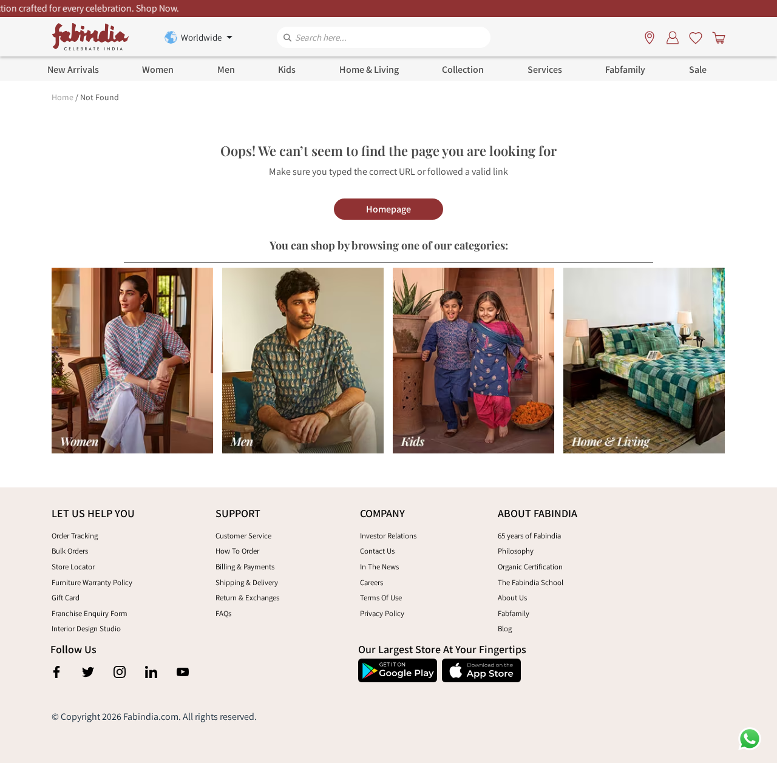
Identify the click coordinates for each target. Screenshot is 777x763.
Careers (371, 582)
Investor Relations (388, 536)
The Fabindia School (530, 582)
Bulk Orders (70, 551)
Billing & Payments (244, 566)
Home (62, 97)
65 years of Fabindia (529, 536)
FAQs (223, 613)
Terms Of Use (381, 597)
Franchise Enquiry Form (89, 613)
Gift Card (66, 597)
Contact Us (377, 551)
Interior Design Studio (86, 628)
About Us (512, 597)
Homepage (388, 209)
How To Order (237, 551)
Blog (505, 628)
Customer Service (243, 536)
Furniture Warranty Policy (92, 582)
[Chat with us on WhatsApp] (750, 738)
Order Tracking (75, 536)
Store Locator (73, 566)
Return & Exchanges (247, 597)
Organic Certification (530, 566)
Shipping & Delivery (246, 582)
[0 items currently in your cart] (716, 37)
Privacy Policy (382, 613)
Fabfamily (513, 613)
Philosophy (516, 551)
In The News (379, 566)
